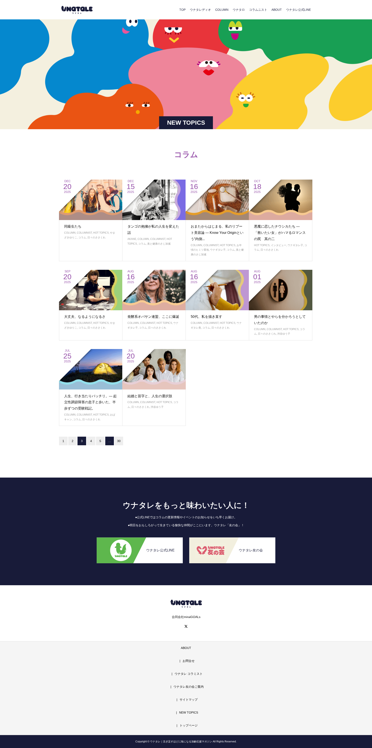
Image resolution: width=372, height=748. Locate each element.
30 (119, 441)
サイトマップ (189, 699)
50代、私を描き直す (206, 316)
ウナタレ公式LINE (298, 9)
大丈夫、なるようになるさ (84, 316)
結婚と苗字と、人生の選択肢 (149, 396)
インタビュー (278, 245)
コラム (82, 237)
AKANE (131, 239)
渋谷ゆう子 (283, 333)
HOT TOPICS (101, 232)
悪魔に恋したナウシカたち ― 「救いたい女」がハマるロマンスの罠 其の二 (280, 233)
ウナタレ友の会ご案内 (189, 686)
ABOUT (276, 9)
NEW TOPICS (188, 712)
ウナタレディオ (200, 9)
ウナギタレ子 (218, 249)
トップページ (189, 725)
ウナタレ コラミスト (189, 673)
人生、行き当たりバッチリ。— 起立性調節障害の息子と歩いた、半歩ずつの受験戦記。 (90, 402)
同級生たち (72, 226)
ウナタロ (239, 9)
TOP (182, 9)
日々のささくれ (96, 237)
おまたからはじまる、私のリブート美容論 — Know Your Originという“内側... (217, 233)
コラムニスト (258, 9)
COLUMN (221, 9)
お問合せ (189, 661)
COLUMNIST (84, 232)
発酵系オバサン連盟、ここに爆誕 (153, 316)
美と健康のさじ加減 (158, 243)
